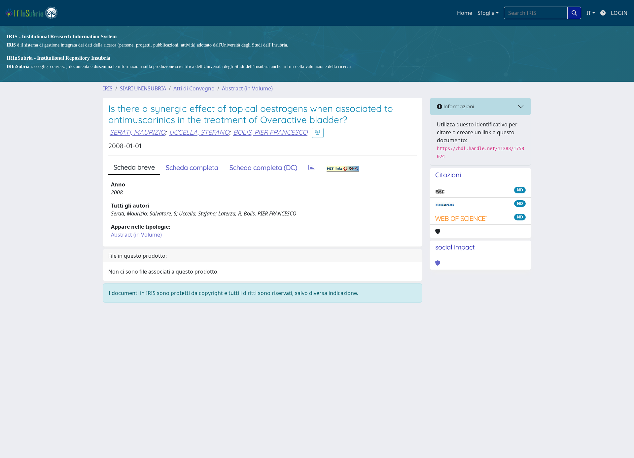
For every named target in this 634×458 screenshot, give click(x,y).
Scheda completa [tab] (192, 167)
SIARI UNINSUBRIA (143, 88)
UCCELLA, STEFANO (199, 132)
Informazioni (458, 106)
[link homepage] (34, 13)
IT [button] (588, 12)
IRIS (108, 88)
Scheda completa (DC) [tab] (263, 167)
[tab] (312, 168)
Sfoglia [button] (486, 12)
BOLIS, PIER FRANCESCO (270, 132)
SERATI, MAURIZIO (137, 132)
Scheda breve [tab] (134, 167)
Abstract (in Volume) (247, 88)
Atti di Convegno (194, 88)
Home (464, 12)
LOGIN (619, 12)
